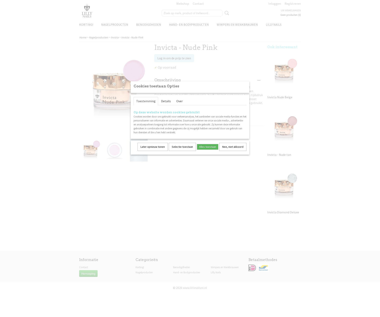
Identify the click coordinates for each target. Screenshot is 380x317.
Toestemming (146, 101)
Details (166, 101)
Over (179, 101)
